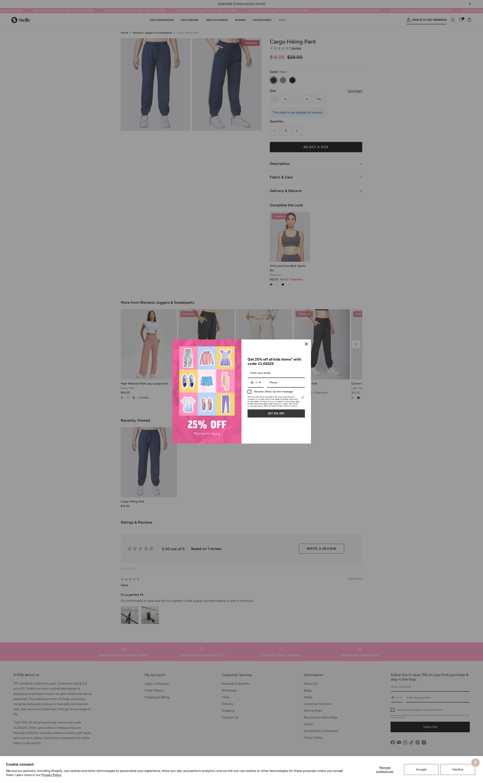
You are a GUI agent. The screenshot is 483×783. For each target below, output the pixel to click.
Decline (457, 769)
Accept (421, 769)
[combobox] (256, 383)
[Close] (306, 343)
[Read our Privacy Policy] (302, 397)
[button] (475, 762)
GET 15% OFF (276, 413)
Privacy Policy (52, 775)
